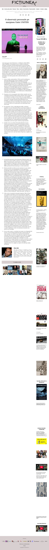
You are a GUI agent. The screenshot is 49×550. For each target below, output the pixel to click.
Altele (45, 8)
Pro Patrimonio (41, 433)
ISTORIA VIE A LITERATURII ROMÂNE (41, 43)
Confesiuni (4, 57)
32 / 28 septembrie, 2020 (7, 58)
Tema (18, 8)
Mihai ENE (4, 56)
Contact (42, 8)
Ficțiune (14, 8)
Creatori (38, 8)
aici (46, 435)
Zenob (21, 8)
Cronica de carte (8, 8)
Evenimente (26, 8)
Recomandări (32, 8)
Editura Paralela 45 (39, 300)
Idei (3, 8)
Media (24, 545)
